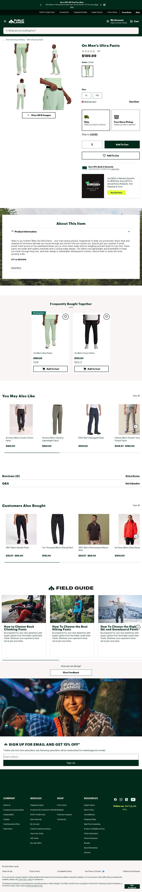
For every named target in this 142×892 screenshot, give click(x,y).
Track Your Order (36, 833)
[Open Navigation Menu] (5, 21)
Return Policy (89, 810)
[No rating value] (89, 51)
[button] (38, 115)
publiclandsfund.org (34, 886)
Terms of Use (7, 871)
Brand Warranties (90, 848)
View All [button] (136, 396)
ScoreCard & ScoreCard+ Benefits (43, 810)
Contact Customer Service (40, 829)
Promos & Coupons (64, 814)
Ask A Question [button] (132, 483)
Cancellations (89, 814)
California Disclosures (131, 871)
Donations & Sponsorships (13, 810)
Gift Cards (34, 838)
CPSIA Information (91, 833)
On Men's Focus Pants (84, 353)
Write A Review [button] (132, 476)
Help (138, 12)
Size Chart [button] (134, 101)
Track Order (126, 12)
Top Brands (61, 819)
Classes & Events (80, 12)
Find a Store (112, 12)
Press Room (7, 829)
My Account (34, 824)
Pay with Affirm (36, 843)
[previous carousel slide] (41, 5)
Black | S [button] (78, 362)
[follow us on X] (127, 799)
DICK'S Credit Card (47, 12)
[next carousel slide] (101, 5)
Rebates (60, 810)
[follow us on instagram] (122, 799)
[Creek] (87, 71)
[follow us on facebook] (116, 799)
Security (87, 852)
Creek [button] (36, 362)
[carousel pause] (104, 5)
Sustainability (8, 814)
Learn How (115, 169)
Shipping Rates (90, 819)
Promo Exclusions (90, 838)
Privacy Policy (35, 871)
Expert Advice (97, 12)
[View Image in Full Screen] (22, 60)
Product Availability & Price (94, 829)
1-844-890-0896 (25, 879)
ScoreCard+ (64, 12)
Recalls (87, 843)
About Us (6, 805)
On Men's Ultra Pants (42, 353)
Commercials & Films (11, 824)
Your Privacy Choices (93, 871)
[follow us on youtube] (133, 799)
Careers (6, 819)
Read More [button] (16, 268)
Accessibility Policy (64, 871)
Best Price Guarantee (92, 824)
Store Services (35, 819)
